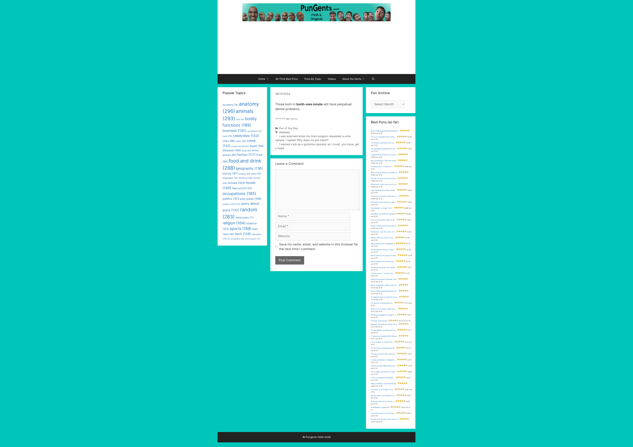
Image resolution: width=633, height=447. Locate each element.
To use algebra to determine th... (384, 330)
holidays (244, 174)
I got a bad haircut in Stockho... (383, 413)
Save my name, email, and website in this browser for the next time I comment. (318, 246)
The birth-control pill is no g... (382, 389)
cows (241, 141)
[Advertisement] (316, 49)
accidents (230, 104)
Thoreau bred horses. (379, 321)
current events (240, 146)
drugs (246, 150)
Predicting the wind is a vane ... (383, 250)
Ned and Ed (242, 188)
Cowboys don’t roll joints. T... (382, 166)
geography (249, 168)
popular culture (232, 204)
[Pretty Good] (282, 118)
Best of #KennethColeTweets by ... (384, 291)
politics (231, 198)
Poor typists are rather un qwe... (384, 372)
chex (229, 141)
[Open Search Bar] (373, 79)
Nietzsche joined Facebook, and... (384, 279)
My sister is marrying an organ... (383, 202)
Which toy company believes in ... (384, 309)
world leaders (252, 239)
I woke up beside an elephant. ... (383, 360)
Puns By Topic (312, 78)
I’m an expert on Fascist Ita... (382, 342)
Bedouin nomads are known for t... (384, 324)
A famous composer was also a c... (385, 196)
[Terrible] (276, 118)
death (257, 146)
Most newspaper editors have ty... (384, 285)
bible (240, 119)
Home (261, 78)
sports (240, 228)
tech (243, 234)
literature (246, 178)
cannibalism (254, 131)
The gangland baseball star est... (384, 149)
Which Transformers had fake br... (384, 226)
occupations (239, 193)
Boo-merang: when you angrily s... (384, 172)
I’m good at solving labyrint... (382, 303)
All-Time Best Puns (286, 78)
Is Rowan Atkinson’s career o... (383, 401)
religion (234, 223)
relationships (244, 217)
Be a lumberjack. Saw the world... (384, 161)
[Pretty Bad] (278, 118)
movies (236, 183)
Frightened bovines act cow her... (384, 155)
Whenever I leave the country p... (384, 184)
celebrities (246, 136)
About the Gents (351, 78)
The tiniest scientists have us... (383, 143)
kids (256, 173)
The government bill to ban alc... (383, 354)
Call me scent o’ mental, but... (382, 273)
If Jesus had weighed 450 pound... (384, 336)
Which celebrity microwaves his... (384, 384)
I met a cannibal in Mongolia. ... (383, 378)
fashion (246, 155)
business (234, 131)
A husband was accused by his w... (384, 297)
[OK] (280, 118)
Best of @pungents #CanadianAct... (385, 131)
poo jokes (250, 198)
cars (227, 136)
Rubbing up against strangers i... (383, 315)
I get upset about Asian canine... (384, 190)
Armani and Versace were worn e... (385, 419)
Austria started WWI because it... (384, 366)
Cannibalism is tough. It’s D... (382, 208)
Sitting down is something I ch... (383, 395)
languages (230, 178)
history (230, 173)
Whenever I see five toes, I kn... (383, 232)
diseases (284, 132)
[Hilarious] (284, 118)
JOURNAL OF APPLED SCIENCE (383, 214)
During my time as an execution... (384, 178)
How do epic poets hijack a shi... (383, 220)
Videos (332, 78)
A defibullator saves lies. (380, 407)
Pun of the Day (288, 128)
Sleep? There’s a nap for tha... (382, 238)
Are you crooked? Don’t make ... (383, 137)
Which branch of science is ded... (384, 255)
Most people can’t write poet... (383, 261)
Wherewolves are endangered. (383, 244)
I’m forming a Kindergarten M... (383, 348)
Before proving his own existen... (384, 267)
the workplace (235, 239)
